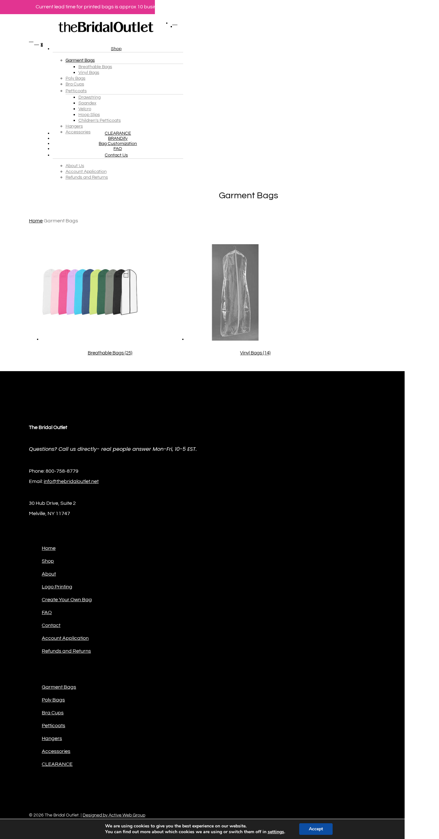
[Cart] (36, 110)
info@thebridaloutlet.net (71, 481)
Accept (316, 829)
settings (276, 832)
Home (36, 220)
